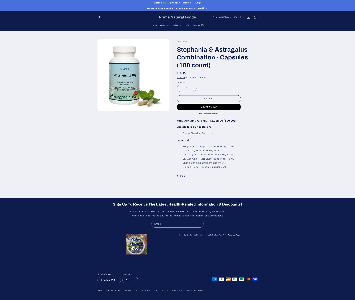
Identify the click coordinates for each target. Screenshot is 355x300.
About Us (231, 235)
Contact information (195, 290)
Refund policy (131, 290)
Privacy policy (145, 290)
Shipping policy (177, 290)
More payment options (208, 114)
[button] (100, 17)
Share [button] (182, 176)
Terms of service (161, 290)
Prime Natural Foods (113, 290)
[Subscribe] (200, 224)
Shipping (181, 77)
